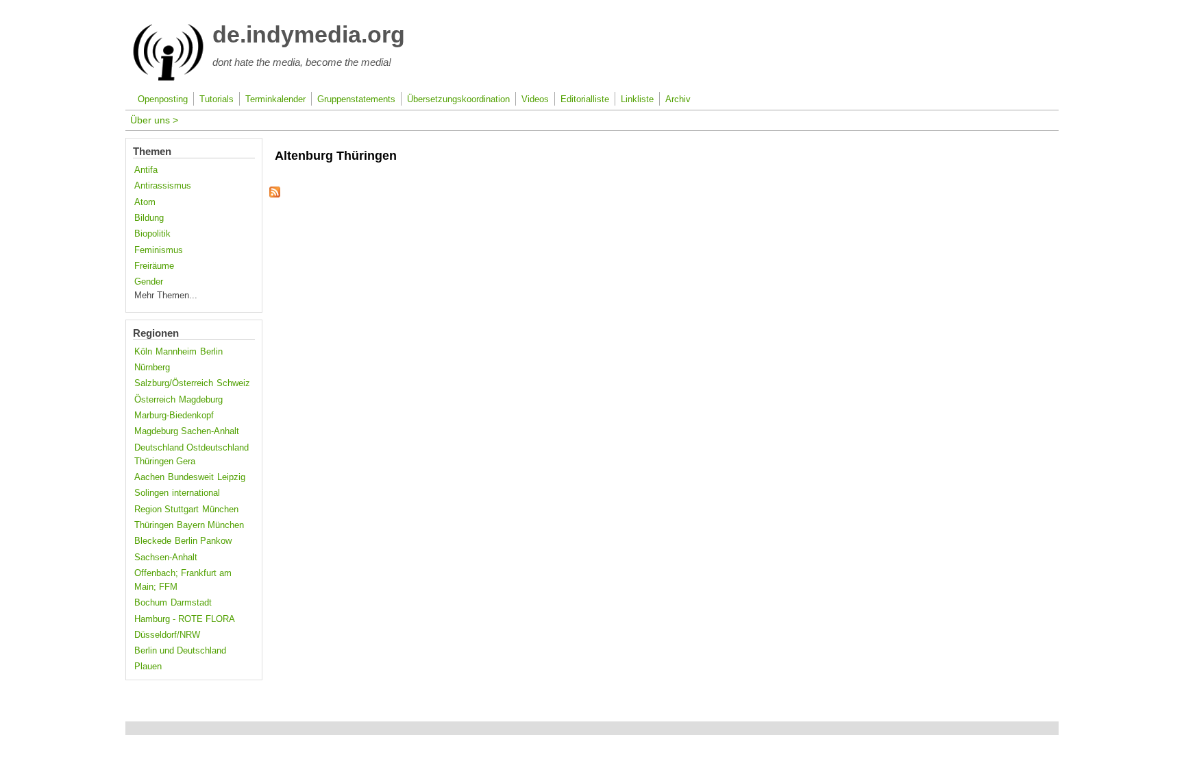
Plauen (148, 666)
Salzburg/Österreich (173, 383)
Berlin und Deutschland (180, 651)
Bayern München (210, 525)
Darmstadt (191, 603)
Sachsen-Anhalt (165, 557)
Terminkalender (275, 99)
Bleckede (152, 541)
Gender (148, 282)
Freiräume (154, 266)
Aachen (149, 477)
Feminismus (158, 250)
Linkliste (637, 99)
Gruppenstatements (356, 99)
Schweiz (233, 383)
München (220, 509)
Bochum (150, 603)
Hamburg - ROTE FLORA (184, 619)
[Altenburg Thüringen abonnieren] (274, 194)
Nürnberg (152, 367)
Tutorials (216, 99)
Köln (143, 352)
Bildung (149, 218)
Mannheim (176, 352)
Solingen (151, 493)
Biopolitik (152, 234)
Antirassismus (162, 186)
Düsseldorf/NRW (167, 635)
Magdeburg (201, 400)
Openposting (163, 99)
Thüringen (153, 525)
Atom (145, 202)
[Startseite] (168, 78)
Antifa (146, 170)
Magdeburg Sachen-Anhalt (186, 431)
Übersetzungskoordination (458, 99)
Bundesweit (191, 477)
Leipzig (231, 477)
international (196, 493)
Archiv (678, 99)
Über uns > (154, 120)
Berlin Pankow (203, 541)
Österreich (154, 400)
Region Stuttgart (166, 509)
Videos (535, 99)
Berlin (211, 352)
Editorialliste (584, 99)
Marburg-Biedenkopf (174, 415)
